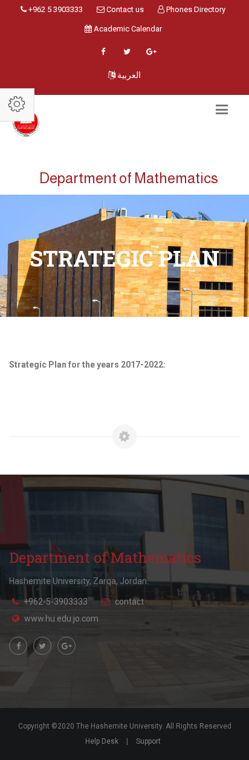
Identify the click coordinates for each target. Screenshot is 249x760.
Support (148, 741)
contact (129, 601)
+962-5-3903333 (56, 601)
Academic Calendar (127, 28)
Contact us (124, 9)
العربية (128, 75)
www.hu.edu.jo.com (61, 618)
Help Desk (101, 741)
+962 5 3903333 (55, 9)
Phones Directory (194, 9)
